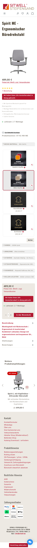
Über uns (7, 427)
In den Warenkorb (23, 315)
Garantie (7, 484)
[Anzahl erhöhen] (11, 315)
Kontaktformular (10, 422)
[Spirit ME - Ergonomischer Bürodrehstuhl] (18, 62)
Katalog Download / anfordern (16, 440)
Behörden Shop (10, 438)
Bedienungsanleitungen (13, 452)
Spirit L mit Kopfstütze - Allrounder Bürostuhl (18, 395)
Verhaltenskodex (10, 492)
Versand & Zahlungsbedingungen (17, 462)
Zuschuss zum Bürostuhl (14, 465)
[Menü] (4, 13)
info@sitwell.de (20, 533)
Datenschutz (9, 482)
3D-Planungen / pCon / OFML (16, 457)
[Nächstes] (34, 385)
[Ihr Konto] (27, 13)
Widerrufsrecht (10, 490)
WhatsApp (8, 425)
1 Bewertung (7, 91)
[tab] (18, 330)
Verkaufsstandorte (11, 433)
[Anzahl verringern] (6, 315)
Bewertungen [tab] (7, 345)
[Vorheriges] (2, 385)
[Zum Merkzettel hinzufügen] (27, 387)
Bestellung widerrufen (18, 545)
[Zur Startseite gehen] (18, 7)
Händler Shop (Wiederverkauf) (16, 435)
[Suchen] (17, 13)
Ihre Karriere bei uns (12, 430)
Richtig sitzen (9, 455)
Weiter (30, 240)
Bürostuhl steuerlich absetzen (16, 468)
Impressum (8, 487)
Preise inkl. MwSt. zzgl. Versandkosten (16, 82)
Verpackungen (10, 495)
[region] (18, 62)
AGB (6, 479)
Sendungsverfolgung (12, 460)
